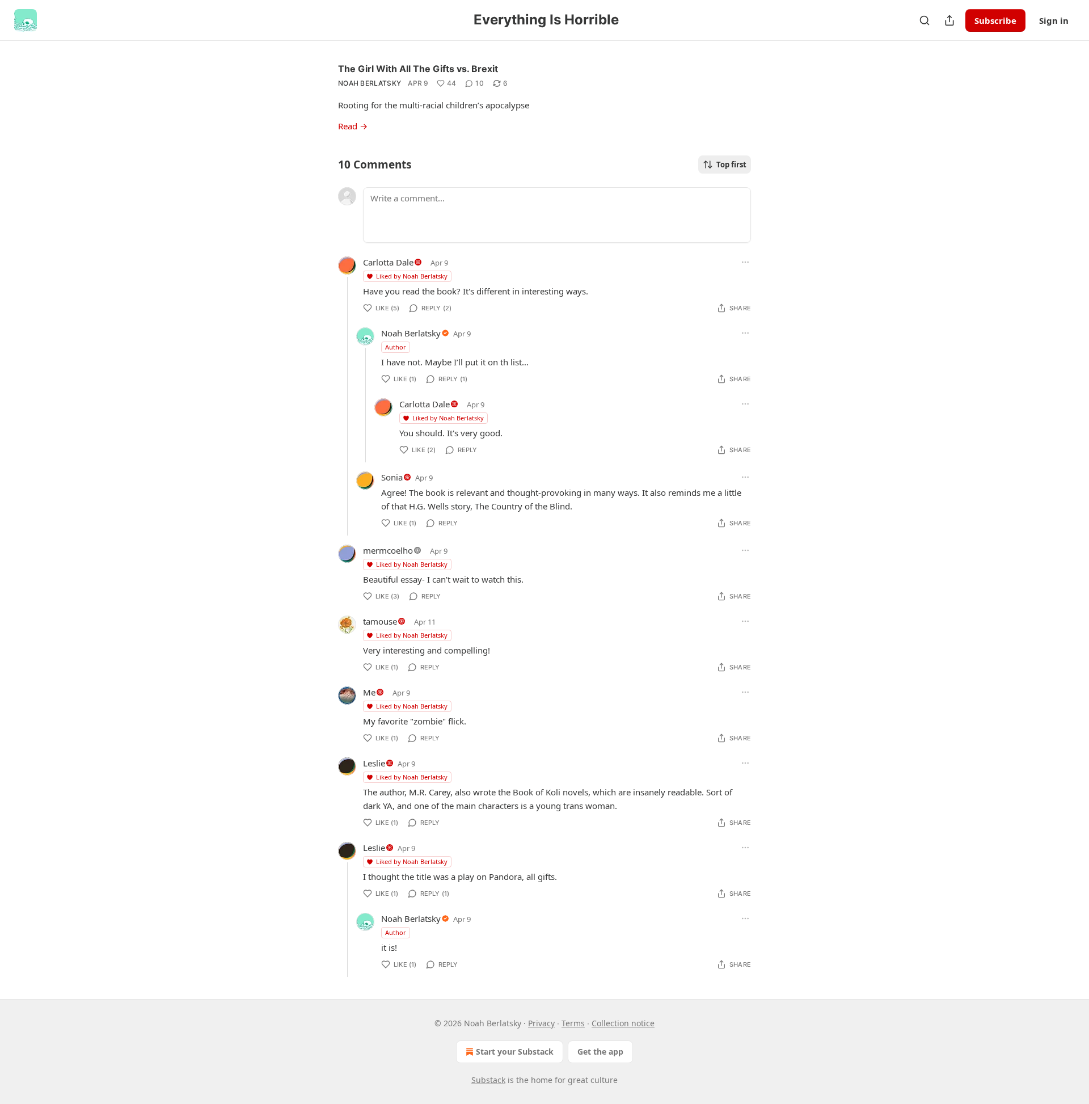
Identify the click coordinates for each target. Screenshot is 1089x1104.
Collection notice (623, 1023)
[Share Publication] (949, 20)
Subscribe (995, 20)
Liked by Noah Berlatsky (412, 276)
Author (395, 347)
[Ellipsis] (745, 262)
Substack (488, 1079)
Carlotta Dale (388, 262)
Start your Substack (515, 1051)
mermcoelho (388, 550)
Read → (353, 126)
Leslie (374, 763)
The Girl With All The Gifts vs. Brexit (418, 68)
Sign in (1054, 20)
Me (369, 692)
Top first (731, 164)
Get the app (600, 1051)
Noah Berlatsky (369, 83)
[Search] (924, 20)
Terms (573, 1023)
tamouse (380, 621)
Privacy (541, 1023)
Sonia (392, 477)
